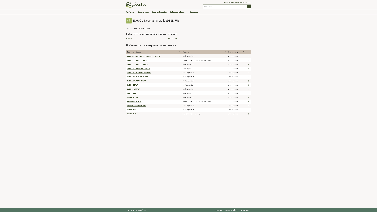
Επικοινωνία (245, 210)
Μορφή (186, 52)
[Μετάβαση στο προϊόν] (249, 56)
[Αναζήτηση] (249, 6)
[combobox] (225, 6)
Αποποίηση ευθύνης (231, 210)
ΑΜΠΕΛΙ (129, 38)
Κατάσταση (233, 52)
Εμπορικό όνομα (134, 52)
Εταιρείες (194, 12)
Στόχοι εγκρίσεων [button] (177, 12)
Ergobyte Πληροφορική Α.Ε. (137, 210)
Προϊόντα (130, 12)
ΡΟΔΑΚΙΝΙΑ (172, 38)
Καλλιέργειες (143, 12)
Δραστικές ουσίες (159, 12)
